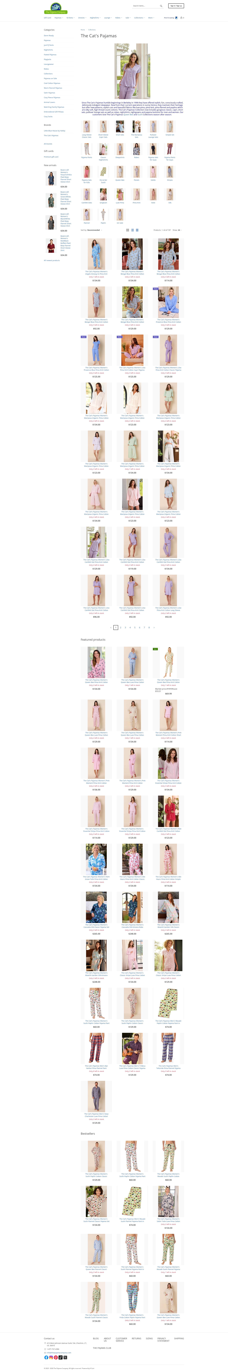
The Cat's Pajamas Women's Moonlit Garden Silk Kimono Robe (96, 975)
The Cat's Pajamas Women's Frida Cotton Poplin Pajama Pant (132, 1316)
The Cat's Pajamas (51, 135)
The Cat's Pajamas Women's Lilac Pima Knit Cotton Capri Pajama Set (132, 369)
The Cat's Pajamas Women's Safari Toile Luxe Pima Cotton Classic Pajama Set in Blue (168, 1221)
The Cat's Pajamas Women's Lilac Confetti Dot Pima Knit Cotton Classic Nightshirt (96, 610)
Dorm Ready (49, 35)
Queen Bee (128, 114)
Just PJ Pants (49, 45)
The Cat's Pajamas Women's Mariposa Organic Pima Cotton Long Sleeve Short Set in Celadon (168, 417)
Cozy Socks (48, 116)
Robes (46, 69)
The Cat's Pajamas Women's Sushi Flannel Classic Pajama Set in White (96, 1221)
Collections (48, 74)
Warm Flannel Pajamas (53, 88)
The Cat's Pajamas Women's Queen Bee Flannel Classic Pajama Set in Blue (96, 1269)
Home (83, 30)
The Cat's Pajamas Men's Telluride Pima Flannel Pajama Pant (168, 1068)
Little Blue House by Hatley (54, 131)
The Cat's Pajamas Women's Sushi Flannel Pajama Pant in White (132, 1269)
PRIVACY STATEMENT (163, 1339)
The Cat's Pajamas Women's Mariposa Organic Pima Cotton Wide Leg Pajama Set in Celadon (132, 466)
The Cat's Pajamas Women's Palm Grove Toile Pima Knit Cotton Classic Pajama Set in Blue (96, 879)
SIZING (149, 1338)
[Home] (56, 8)
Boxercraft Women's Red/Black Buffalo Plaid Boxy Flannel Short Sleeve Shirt (66, 243)
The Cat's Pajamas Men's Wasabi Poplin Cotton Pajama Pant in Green (168, 1023)
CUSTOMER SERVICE (121, 1339)
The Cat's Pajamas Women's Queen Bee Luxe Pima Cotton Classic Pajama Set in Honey (132, 735)
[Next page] (154, 627)
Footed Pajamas (50, 54)
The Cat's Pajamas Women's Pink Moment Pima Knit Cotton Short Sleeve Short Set (168, 735)
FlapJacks (47, 59)
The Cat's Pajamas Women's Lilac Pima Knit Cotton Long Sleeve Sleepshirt (168, 610)
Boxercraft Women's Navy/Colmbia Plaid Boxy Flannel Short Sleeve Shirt (66, 176)
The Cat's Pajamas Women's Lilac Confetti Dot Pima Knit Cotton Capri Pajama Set (96, 562)
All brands (48, 144)
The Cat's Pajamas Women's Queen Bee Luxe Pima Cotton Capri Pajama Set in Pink (96, 735)
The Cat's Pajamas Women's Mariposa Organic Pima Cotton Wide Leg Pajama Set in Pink (96, 514)
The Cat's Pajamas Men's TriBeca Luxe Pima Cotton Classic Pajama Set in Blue (132, 1068)
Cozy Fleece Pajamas (52, 97)
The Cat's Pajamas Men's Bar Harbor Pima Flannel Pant (96, 1067)
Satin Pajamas (49, 93)
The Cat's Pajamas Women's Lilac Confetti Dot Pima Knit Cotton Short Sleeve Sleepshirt (132, 610)
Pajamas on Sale (50, 78)
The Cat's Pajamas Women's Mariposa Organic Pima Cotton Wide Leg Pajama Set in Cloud (96, 417)
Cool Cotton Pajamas (52, 83)
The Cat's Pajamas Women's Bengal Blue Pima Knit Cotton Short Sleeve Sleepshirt (96, 321)
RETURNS (136, 1338)
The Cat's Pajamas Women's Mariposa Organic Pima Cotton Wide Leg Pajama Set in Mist (168, 466)
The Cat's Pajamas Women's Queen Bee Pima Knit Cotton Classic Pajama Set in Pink (96, 682)
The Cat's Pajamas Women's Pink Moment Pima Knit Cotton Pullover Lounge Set (132, 783)
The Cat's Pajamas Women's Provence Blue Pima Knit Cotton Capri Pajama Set (96, 369)
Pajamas (47, 40)
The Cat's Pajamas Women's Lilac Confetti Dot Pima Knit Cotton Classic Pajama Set (168, 562)
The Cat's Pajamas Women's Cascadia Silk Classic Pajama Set (96, 926)
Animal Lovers (49, 102)
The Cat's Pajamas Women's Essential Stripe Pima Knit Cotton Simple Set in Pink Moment (96, 831)
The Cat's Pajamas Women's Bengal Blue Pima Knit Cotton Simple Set (168, 273)
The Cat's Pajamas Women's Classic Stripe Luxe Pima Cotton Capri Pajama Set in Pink (168, 975)
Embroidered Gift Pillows (54, 112)
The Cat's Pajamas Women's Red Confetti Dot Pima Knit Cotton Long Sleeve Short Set (168, 831)
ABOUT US (107, 1339)
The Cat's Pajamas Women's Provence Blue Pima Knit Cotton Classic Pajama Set (168, 321)
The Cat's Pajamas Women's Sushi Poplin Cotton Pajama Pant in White (96, 1023)
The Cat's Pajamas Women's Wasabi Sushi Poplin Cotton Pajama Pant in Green (168, 1176)
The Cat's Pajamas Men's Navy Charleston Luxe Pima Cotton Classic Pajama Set (96, 1116)
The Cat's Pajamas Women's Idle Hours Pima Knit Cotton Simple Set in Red (168, 879)
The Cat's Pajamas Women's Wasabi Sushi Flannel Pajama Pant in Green (168, 1269)
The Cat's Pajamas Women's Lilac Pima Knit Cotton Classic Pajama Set (168, 369)
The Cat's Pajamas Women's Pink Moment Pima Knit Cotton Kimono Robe (96, 783)
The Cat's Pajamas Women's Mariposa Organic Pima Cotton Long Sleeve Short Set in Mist (168, 514)
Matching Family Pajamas (54, 107)
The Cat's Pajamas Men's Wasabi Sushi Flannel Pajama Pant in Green (132, 1221)
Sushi (140, 114)
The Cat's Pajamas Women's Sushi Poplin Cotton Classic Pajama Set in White (132, 1023)
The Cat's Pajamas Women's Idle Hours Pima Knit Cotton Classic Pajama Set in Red (132, 879)
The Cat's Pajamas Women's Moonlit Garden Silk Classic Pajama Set (168, 927)
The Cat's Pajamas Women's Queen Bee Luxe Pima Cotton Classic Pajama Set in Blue (132, 682)
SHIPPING (179, 1338)
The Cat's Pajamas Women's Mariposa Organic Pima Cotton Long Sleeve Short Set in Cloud (132, 417)
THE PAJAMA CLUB (102, 1348)
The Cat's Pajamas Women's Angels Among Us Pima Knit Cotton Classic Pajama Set (96, 273)
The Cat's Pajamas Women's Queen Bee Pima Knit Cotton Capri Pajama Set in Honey (168, 682)
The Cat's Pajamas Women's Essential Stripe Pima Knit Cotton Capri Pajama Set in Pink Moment (132, 831)
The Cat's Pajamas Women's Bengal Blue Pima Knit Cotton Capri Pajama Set (132, 321)
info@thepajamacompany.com (59, 1353)
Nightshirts (48, 50)
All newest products (52, 260)
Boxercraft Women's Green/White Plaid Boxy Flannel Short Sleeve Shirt (66, 198)
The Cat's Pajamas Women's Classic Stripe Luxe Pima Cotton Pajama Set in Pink (132, 975)
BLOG (96, 1338)
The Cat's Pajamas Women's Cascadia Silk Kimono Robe (132, 926)
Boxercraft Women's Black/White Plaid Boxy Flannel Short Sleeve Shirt (66, 220)
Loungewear (49, 64)
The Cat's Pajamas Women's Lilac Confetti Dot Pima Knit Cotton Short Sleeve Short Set (132, 562)
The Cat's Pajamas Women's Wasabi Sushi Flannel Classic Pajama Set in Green (96, 1317)
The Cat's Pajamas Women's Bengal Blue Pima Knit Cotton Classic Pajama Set (132, 273)
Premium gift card (51, 157)
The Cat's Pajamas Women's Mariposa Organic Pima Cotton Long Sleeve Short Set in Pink (132, 514)
